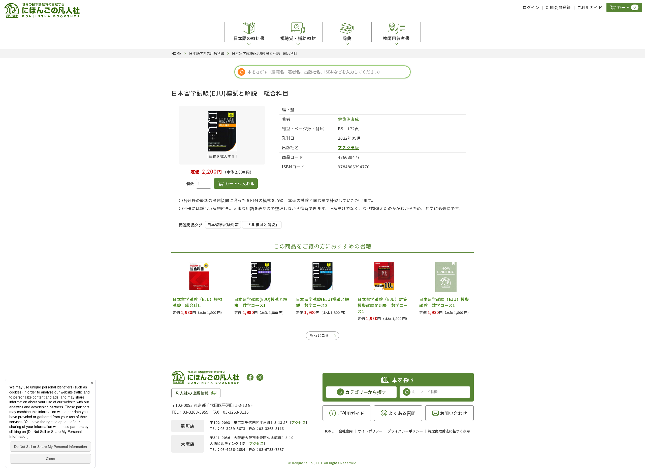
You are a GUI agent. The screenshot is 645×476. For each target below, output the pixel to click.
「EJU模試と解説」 (261, 224)
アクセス (298, 422)
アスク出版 (348, 147)
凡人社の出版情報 (192, 393)
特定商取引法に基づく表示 (449, 430)
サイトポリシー (370, 430)
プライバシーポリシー (405, 430)
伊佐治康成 (348, 119)
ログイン (531, 7)
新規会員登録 (558, 7)
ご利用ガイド (589, 7)
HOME (329, 430)
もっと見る (319, 335)
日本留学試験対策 (223, 224)
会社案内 (346, 430)
